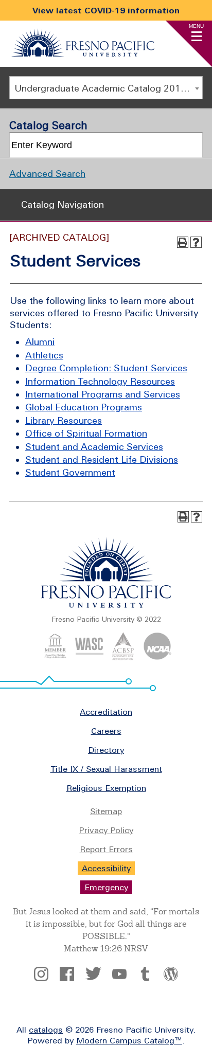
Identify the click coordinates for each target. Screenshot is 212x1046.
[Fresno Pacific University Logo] (82, 53)
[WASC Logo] (89, 657)
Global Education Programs (83, 407)
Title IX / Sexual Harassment (106, 768)
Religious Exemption (106, 787)
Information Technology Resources (100, 381)
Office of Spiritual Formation (86, 433)
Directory (106, 749)
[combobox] (106, 87)
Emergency (106, 887)
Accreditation (106, 711)
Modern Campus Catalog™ (129, 1040)
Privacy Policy (106, 830)
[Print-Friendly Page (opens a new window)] (182, 242)
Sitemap (106, 811)
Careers (106, 730)
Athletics (44, 355)
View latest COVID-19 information (106, 10)
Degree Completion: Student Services (106, 368)
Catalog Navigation (62, 204)
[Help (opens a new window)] (196, 242)
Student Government (70, 472)
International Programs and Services (102, 394)
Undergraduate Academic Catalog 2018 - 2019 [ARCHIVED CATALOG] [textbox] (108, 88)
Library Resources (63, 420)
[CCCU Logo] (55, 657)
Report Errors (106, 849)
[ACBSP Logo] (123, 657)
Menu (196, 26)
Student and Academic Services (94, 446)
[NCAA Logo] (157, 657)
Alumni (40, 341)
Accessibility (106, 868)
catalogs (46, 1029)
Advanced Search (47, 173)
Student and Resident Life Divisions (101, 459)
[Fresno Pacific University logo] (106, 605)
